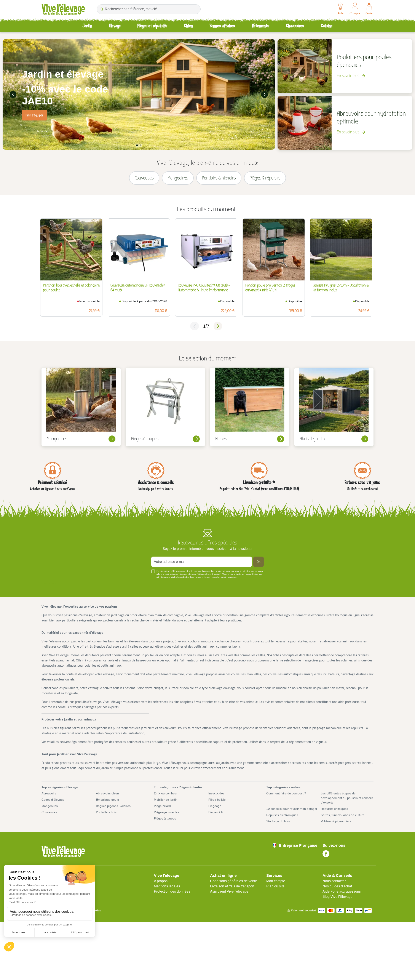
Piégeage (214, 806)
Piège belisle (217, 799)
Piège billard (162, 806)
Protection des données (172, 891)
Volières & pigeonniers (336, 821)
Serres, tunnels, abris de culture (342, 815)
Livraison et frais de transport (232, 886)
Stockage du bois (278, 821)
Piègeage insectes (166, 812)
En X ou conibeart (166, 793)
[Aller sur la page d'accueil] (63, 9)
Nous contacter (334, 881)
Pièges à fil (215, 812)
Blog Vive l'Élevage (337, 896)
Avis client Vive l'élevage (229, 891)
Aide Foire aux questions (341, 891)
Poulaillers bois (106, 812)
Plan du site (275, 886)
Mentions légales (167, 886)
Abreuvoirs (49, 793)
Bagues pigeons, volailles (113, 806)
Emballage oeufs (107, 799)
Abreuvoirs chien (107, 793)
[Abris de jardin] (334, 407)
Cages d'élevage (53, 799)
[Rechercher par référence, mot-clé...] (101, 9)
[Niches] (249, 407)
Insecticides (216, 793)
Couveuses (49, 812)
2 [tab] (140, 145)
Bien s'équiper (34, 115)
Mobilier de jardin (165, 799)
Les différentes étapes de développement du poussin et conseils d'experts (347, 798)
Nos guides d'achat (337, 886)
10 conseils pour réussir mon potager (291, 808)
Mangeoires (50, 806)
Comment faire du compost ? (286, 793)
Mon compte (275, 881)
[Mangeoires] (81, 407)
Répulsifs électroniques (282, 815)
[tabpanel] (139, 94)
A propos (161, 881)
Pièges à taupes (165, 818)
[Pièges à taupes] (165, 407)
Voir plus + (49, 583)
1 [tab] (137, 145)
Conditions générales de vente (233, 881)
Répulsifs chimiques (334, 808)
